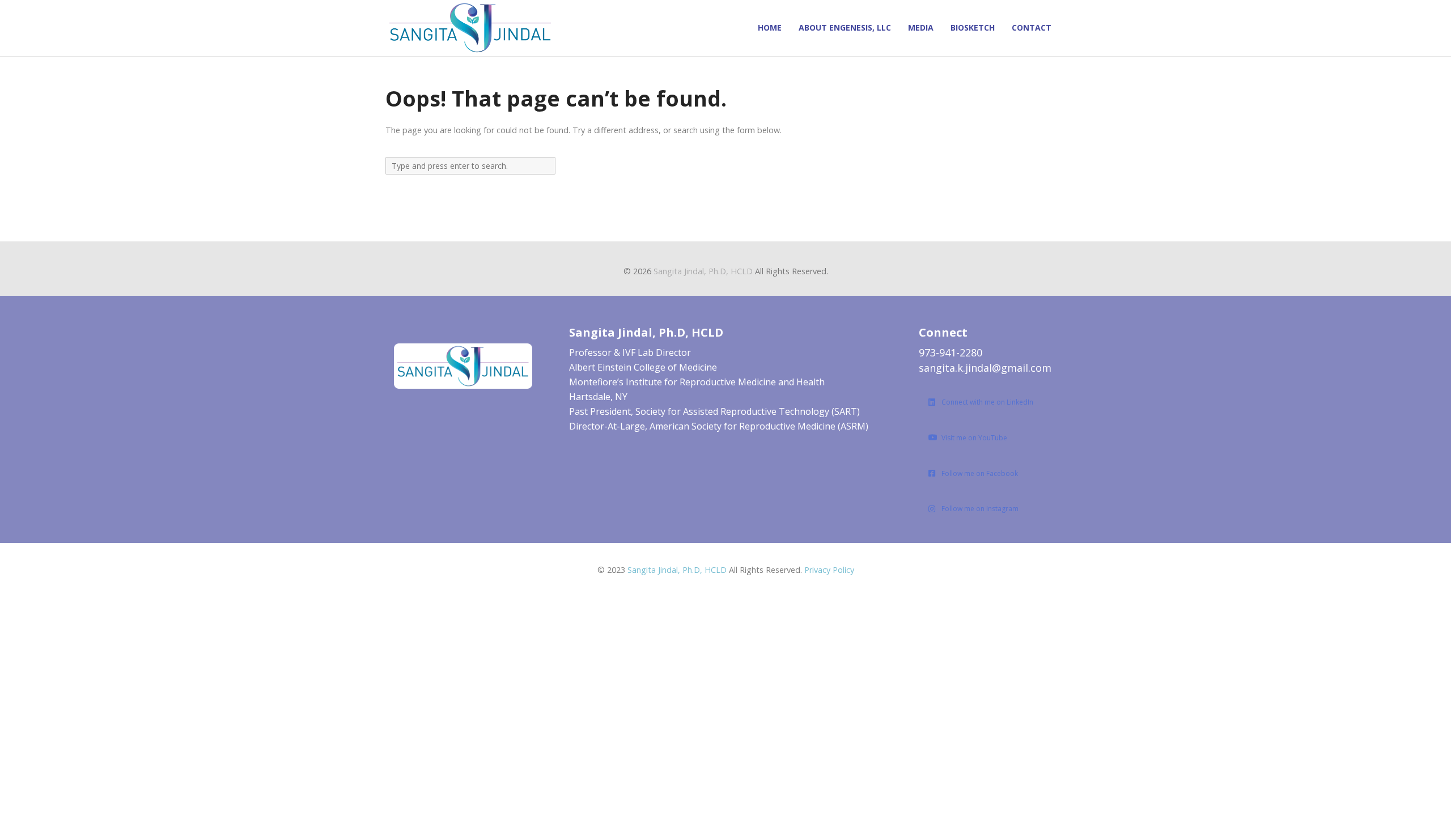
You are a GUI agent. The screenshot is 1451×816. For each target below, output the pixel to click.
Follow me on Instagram (980, 508)
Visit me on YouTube (974, 438)
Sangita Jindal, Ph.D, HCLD (703, 271)
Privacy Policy (829, 569)
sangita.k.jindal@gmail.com (985, 368)
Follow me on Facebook (979, 473)
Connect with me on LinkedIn (987, 402)
